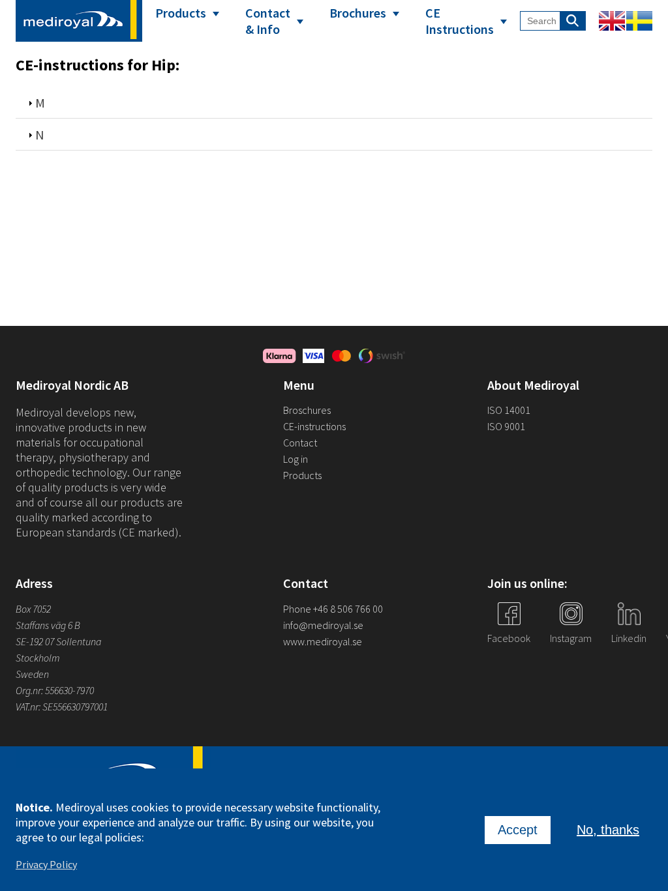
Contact (300, 442)
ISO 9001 (506, 426)
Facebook (508, 638)
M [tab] (40, 103)
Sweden (32, 673)
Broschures (307, 409)
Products (180, 13)
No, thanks (608, 830)
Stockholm (38, 657)
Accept (518, 830)
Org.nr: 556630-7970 (55, 690)
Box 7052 (33, 608)
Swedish (639, 21)
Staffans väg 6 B (48, 625)
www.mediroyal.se (322, 641)
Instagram (571, 638)
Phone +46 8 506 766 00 (333, 608)
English (612, 21)
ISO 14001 (508, 409)
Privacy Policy (46, 864)
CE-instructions (314, 426)
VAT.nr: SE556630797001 (63, 706)
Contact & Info (267, 21)
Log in (295, 458)
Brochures (357, 13)
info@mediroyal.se (323, 625)
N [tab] (39, 134)
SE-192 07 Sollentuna (58, 641)
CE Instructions (459, 21)
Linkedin (628, 638)
